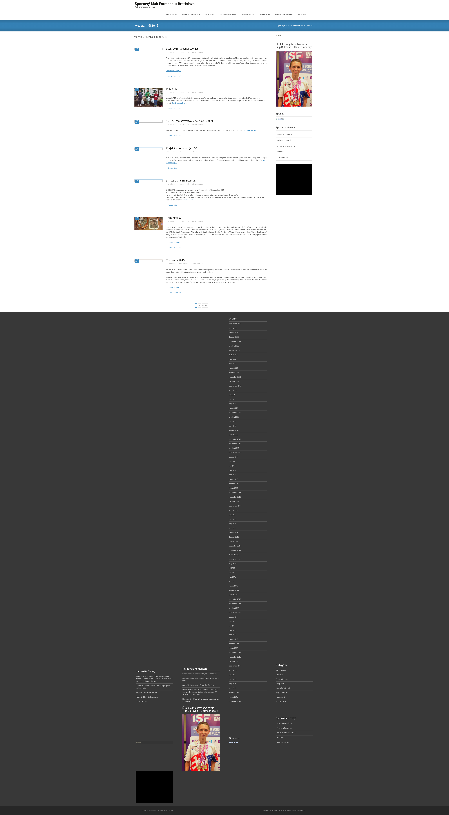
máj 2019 (232, 470)
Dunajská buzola (282, 679)
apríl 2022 (232, 364)
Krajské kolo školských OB (181, 148)
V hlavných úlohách (207, 685)
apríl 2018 (232, 528)
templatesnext (301, 810)
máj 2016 (232, 630)
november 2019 (235, 444)
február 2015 (234, 692)
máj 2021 (232, 404)
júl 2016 (232, 621)
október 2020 (234, 417)
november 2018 (235, 497)
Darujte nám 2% (248, 14)
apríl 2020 (232, 426)
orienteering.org (283, 157)
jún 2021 (232, 399)
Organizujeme (264, 14)
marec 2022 (233, 368)
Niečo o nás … (210, 14)
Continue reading (173, 71)
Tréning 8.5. (173, 217)
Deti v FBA (279, 675)
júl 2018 (232, 515)
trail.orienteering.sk (284, 140)
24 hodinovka (281, 670)
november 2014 (235, 701)
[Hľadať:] (154, 742)
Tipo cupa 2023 (141, 701)
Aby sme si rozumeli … (210, 674)
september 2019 (235, 453)
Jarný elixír (280, 684)
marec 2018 (233, 533)
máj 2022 (232, 359)
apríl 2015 (232, 688)
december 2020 (235, 413)
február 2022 (234, 373)
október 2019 (234, 448)
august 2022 (233, 355)
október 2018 (234, 501)
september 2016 (235, 613)
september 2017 (235, 559)
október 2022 (234, 346)
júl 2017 (232, 568)
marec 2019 (233, 479)
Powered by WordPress (269, 810)
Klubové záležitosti (283, 688)
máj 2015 (232, 684)
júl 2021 (232, 395)
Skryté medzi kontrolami (191, 14)
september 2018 (235, 506)
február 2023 (234, 337)
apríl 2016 (232, 635)
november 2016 (235, 604)
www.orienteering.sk (284, 134)
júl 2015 (232, 675)
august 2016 (233, 617)
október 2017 (234, 555)
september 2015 (235, 666)
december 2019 (235, 439)
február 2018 (234, 537)
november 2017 (235, 550)
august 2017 (233, 564)
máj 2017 (232, 577)
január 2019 (233, 488)
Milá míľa (171, 88)
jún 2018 (232, 519)
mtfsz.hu (280, 152)
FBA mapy (302, 14)
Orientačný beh (171, 14)
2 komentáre (172, 168)
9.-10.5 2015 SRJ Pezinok (181, 180)
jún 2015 (232, 679)
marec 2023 (233, 333)
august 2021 (233, 390)
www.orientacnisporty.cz (286, 146)
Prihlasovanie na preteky (284, 14)
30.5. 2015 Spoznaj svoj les (182, 48)
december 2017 (235, 546)
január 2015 (233, 697)
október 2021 (234, 381)
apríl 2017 (232, 581)
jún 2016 (232, 626)
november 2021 (235, 377)
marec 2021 (233, 408)
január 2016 (233, 648)
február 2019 (234, 484)
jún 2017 (232, 573)
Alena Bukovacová (197, 52)
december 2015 (235, 652)
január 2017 (233, 595)
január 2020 (233, 435)
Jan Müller (186, 685)
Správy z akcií (184, 52)
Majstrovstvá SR (282, 692)
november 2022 (235, 341)
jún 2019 (232, 466)
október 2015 (234, 661)
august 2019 (233, 457)
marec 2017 (233, 586)
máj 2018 (232, 524)
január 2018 (233, 541)
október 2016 (234, 608)
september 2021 (235, 386)
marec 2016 (233, 639)
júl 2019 (232, 461)
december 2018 (235, 493)
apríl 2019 (232, 475)
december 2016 (235, 599)
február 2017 (234, 590)
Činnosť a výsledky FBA (228, 14)
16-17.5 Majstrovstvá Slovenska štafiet (189, 121)
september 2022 (235, 350)
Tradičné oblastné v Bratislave (147, 697)
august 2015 (233, 670)
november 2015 (235, 657)
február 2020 (234, 430)
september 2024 (235, 324)
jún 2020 (232, 421)
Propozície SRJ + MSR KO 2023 (147, 692)
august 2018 (233, 510)
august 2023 (233, 328)
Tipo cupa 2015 (175, 260)
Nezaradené (280, 697)
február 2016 (234, 644)
